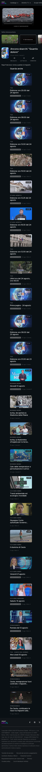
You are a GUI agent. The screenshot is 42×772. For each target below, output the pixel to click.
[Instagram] (35, 722)
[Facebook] (30, 722)
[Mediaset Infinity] (4, 3)
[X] (39, 722)
